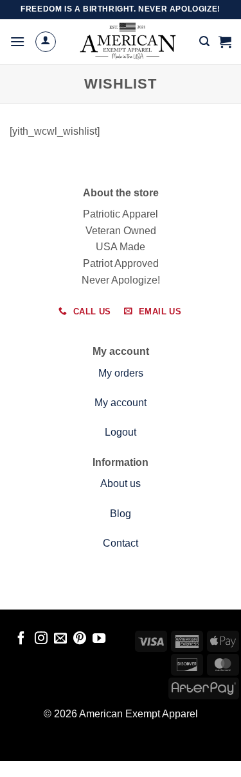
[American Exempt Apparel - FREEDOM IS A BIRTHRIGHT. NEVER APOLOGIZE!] (128, 41)
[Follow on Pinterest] (79, 639)
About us (120, 483)
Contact (120, 543)
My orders (120, 373)
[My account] (45, 41)
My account (120, 402)
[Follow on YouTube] (99, 639)
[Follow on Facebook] (21, 639)
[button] (17, 41)
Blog (120, 513)
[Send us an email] (60, 639)
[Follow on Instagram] (40, 639)
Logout (120, 432)
